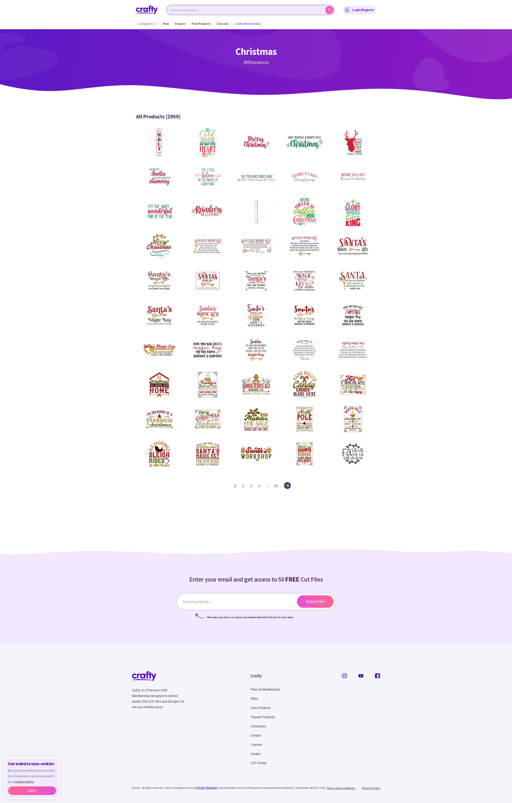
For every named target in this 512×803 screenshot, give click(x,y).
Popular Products (263, 717)
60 (276, 485)
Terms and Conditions (340, 788)
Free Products (201, 24)
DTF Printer (259, 763)
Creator (256, 754)
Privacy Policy (371, 788)
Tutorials (222, 24)
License (256, 745)
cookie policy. (23, 782)
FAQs (254, 699)
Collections (258, 726)
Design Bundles (206, 788)
